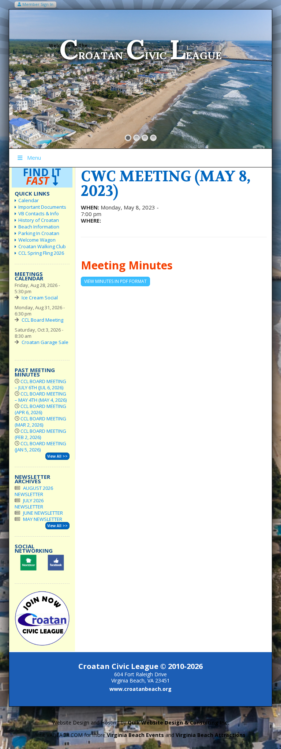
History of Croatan (38, 220)
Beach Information (38, 226)
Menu (34, 157)
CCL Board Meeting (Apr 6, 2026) (40, 409)
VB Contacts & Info (38, 213)
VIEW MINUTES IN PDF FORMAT (115, 281)
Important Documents (42, 207)
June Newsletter (43, 513)
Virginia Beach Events (135, 734)
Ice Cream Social (40, 297)
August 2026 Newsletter (34, 491)
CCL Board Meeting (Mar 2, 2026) (40, 421)
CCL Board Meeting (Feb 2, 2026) (40, 434)
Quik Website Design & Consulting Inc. (178, 722)
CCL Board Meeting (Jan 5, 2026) (40, 446)
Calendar (28, 200)
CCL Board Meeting (42, 320)
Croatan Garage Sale (45, 342)
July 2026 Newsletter (29, 503)
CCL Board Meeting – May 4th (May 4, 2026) (41, 396)
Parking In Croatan (38, 233)
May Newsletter (42, 519)
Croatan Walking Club (42, 246)
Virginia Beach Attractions (211, 734)
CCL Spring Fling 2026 (41, 253)
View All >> (57, 456)
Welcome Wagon (37, 240)
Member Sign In (37, 4)
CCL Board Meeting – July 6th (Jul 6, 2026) (40, 384)
